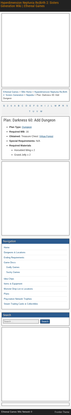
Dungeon (27, 127)
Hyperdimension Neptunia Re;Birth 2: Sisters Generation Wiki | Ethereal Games (30, 4)
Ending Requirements (14, 257)
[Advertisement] (35, 50)
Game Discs (10, 262)
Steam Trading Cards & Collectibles (21, 304)
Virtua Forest (46, 136)
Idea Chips (9, 279)
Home (6, 247)
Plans (6, 294)
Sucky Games (13, 272)
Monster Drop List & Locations (18, 289)
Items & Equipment (13, 283)
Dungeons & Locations (14, 252)
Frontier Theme (62, 412)
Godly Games (12, 267)
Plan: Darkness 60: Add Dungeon (29, 120)
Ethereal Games (11, 92)
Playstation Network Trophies (18, 299)
